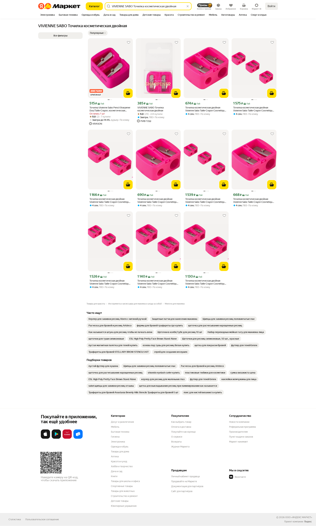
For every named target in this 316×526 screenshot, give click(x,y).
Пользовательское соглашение (42, 519)
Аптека (115, 456)
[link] (117, 319)
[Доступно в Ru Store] (78, 438)
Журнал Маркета (180, 446)
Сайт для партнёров (182, 491)
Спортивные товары (122, 486)
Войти (271, 6)
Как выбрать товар (181, 422)
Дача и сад (116, 471)
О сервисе (176, 436)
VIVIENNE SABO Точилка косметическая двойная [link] (150, 109)
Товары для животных (123, 491)
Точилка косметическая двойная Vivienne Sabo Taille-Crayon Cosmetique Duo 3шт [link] (253, 109)
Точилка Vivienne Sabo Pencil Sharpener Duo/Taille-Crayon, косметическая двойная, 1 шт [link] (110, 109)
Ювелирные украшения (123, 506)
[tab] (47, 15)
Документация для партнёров (187, 486)
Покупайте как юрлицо (183, 431)
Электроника (118, 441)
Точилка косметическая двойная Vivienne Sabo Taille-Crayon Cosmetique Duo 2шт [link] (110, 200)
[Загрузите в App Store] (45, 438)
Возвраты (176, 441)
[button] (98, 33)
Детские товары (120, 501)
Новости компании (239, 422)
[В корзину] (128, 93)
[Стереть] (187, 6)
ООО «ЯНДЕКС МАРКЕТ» (298, 517)
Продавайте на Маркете (184, 481)
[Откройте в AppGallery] (67, 438)
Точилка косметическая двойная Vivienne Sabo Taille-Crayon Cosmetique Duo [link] (205, 109)
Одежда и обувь (119, 446)
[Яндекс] (308, 521)
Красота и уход (119, 461)
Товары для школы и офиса (125, 481)
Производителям (238, 431)
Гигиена (115, 436)
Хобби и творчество (122, 466)
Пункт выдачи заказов (241, 436)
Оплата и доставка (181, 427)
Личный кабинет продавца (185, 476)
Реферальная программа (242, 427)
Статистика (15, 519)
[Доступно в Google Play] (56, 438)
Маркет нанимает (238, 441)
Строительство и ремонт (124, 496)
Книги (114, 476)
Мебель (115, 427)
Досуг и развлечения (122, 422)
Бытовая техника (120, 431)
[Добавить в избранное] (128, 42)
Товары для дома (120, 451)
